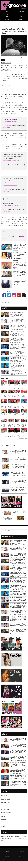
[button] (25, 302)
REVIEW (21, 854)
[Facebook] (4, 295)
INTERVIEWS (21, 851)
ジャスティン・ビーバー (6, 62)
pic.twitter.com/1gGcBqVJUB (10, 205)
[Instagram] (14, 295)
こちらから (14, 838)
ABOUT (20, 856)
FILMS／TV (7, 853)
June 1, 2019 (6, 127)
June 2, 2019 (6, 167)
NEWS (3, 59)
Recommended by (21, 438)
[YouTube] (19, 295)
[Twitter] (9, 295)
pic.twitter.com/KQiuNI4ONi (10, 121)
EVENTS (7, 854)
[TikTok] (24, 295)
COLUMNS (7, 856)
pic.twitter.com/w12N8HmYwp (11, 160)
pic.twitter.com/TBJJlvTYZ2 (10, 185)
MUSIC (20, 853)
